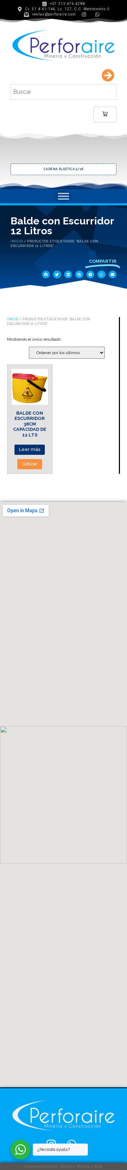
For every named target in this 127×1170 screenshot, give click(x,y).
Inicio (17, 241)
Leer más (29, 449)
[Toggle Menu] (63, 196)
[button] (46, 275)
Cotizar (29, 463)
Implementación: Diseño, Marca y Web (63, 1166)
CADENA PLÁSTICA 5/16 (64, 169)
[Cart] (104, 114)
